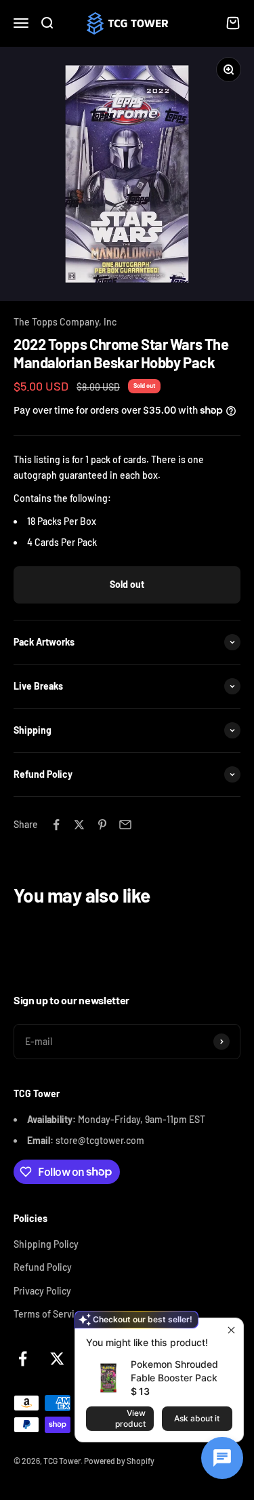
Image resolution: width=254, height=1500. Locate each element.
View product (130, 1418)
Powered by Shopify (119, 1460)
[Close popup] (231, 1330)
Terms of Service (49, 1314)
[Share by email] (125, 824)
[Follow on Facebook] (23, 1358)
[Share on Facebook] (56, 824)
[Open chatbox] (222, 1458)
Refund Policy (43, 1267)
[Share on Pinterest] (102, 824)
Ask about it (196, 1418)
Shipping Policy (46, 1244)
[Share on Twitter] (79, 824)
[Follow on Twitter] (57, 1358)
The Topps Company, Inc (65, 322)
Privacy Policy (42, 1291)
